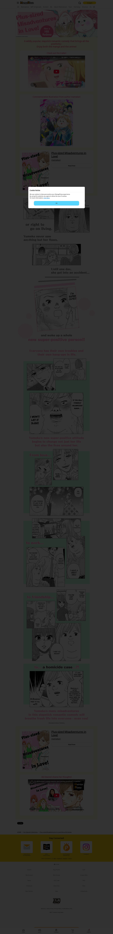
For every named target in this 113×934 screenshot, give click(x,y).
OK (56, 203)
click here (47, 198)
